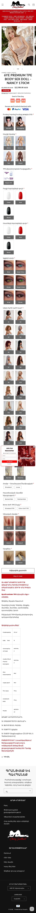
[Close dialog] (34, 447)
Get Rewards (9, 461)
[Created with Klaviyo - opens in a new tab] (18, 466)
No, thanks (9, 463)
